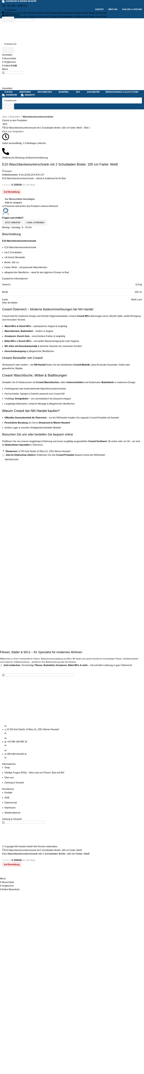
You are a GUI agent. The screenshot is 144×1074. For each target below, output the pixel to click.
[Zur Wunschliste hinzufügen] (13, 873)
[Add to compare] (5, 873)
